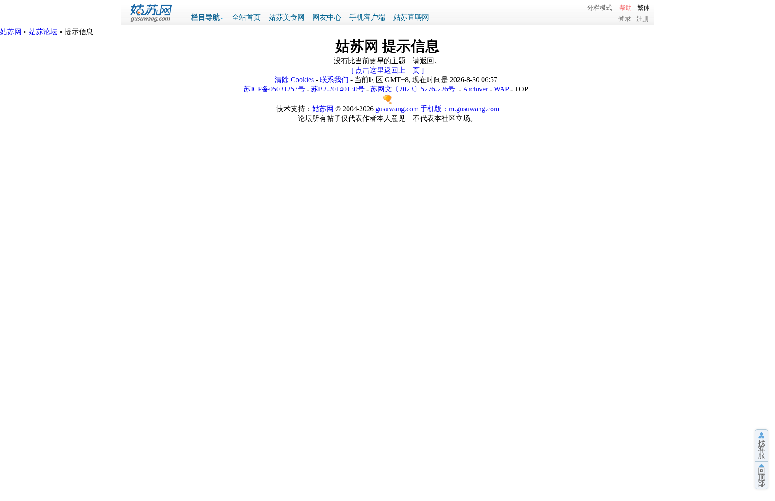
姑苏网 (11, 31)
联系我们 (334, 79)
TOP (521, 89)
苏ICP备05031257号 (274, 89)
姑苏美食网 (287, 17)
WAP (501, 89)
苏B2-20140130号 (338, 89)
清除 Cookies (294, 79)
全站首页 (246, 17)
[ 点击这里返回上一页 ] (387, 70)
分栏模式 (599, 7)
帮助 (625, 7)
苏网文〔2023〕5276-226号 (412, 89)
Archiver (475, 89)
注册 (642, 18)
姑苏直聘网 (411, 17)
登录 (624, 18)
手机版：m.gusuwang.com (459, 109)
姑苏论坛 (43, 31)
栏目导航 (205, 17)
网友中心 (327, 17)
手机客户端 (367, 17)
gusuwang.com (396, 109)
